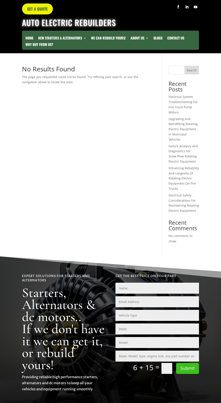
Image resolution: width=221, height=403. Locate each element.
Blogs (158, 38)
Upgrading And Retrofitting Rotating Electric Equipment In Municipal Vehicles (183, 129)
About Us (137, 38)
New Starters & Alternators (60, 38)
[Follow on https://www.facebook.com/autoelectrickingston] (178, 6)
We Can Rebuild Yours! (108, 38)
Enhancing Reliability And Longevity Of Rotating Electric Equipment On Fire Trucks (184, 178)
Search (192, 70)
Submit (187, 368)
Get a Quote (37, 9)
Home (29, 38)
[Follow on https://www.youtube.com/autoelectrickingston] (195, 6)
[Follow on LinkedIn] (186, 6)
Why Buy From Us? (39, 45)
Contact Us (175, 38)
